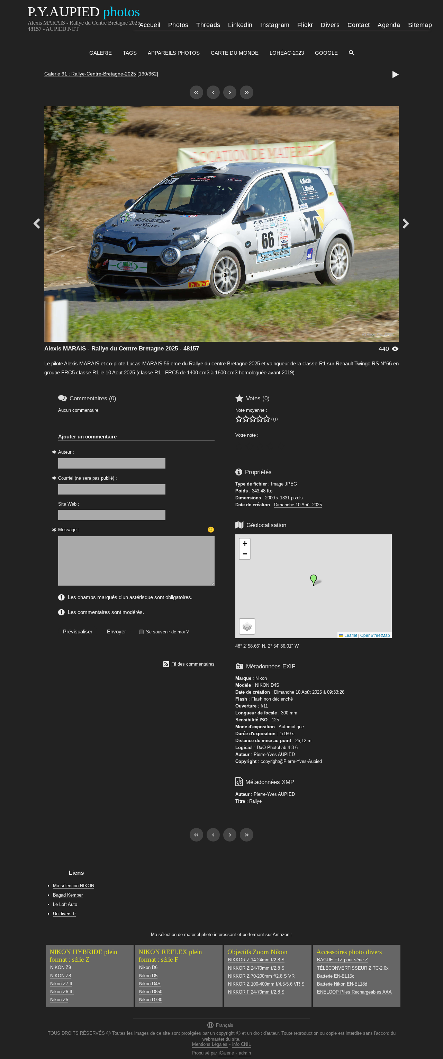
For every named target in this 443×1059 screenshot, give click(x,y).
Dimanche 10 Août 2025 (298, 504)
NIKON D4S (267, 685)
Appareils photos (174, 53)
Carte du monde (235, 53)
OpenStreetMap (375, 635)
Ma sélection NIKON (73, 885)
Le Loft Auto (65, 904)
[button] (313, 580)
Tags (130, 53)
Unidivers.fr (64, 913)
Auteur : (66, 452)
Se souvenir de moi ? (167, 631)
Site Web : (68, 504)
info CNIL (241, 1044)
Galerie (100, 53)
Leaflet (350, 635)
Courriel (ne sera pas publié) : (87, 478)
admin (245, 1053)
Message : (68, 529)
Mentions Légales (209, 1044)
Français (220, 1025)
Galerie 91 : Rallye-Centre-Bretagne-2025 (90, 74)
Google (326, 53)
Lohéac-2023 (287, 53)
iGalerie (226, 1053)
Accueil (149, 24)
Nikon (261, 678)
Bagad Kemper (68, 895)
